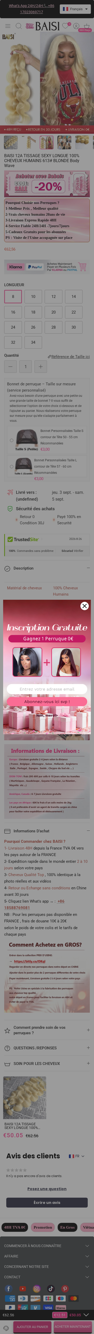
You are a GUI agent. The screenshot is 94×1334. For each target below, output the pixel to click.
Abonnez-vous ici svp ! (47, 701)
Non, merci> (47, 715)
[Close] (84, 606)
